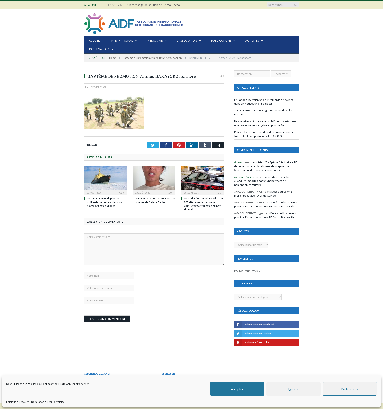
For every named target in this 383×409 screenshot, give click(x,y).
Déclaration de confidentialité (48, 402)
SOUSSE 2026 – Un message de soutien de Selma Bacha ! (144, 5)
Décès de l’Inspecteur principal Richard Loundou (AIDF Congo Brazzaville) (265, 204)
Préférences (349, 389)
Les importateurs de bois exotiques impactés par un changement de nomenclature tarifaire (263, 181)
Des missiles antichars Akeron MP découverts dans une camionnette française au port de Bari (203, 204)
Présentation (167, 373)
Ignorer (293, 389)
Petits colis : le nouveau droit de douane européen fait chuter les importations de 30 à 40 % (264, 134)
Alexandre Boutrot (244, 177)
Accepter (237, 389)
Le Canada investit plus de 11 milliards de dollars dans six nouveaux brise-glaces (104, 202)
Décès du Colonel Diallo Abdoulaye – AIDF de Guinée (263, 193)
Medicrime (155, 40)
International (121, 40)
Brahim (238, 162)
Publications (221, 40)
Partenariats (99, 49)
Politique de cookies (17, 402)
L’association (187, 40)
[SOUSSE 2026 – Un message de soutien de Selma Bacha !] (154, 180)
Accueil (94, 40)
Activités (252, 40)
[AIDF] (134, 23)
